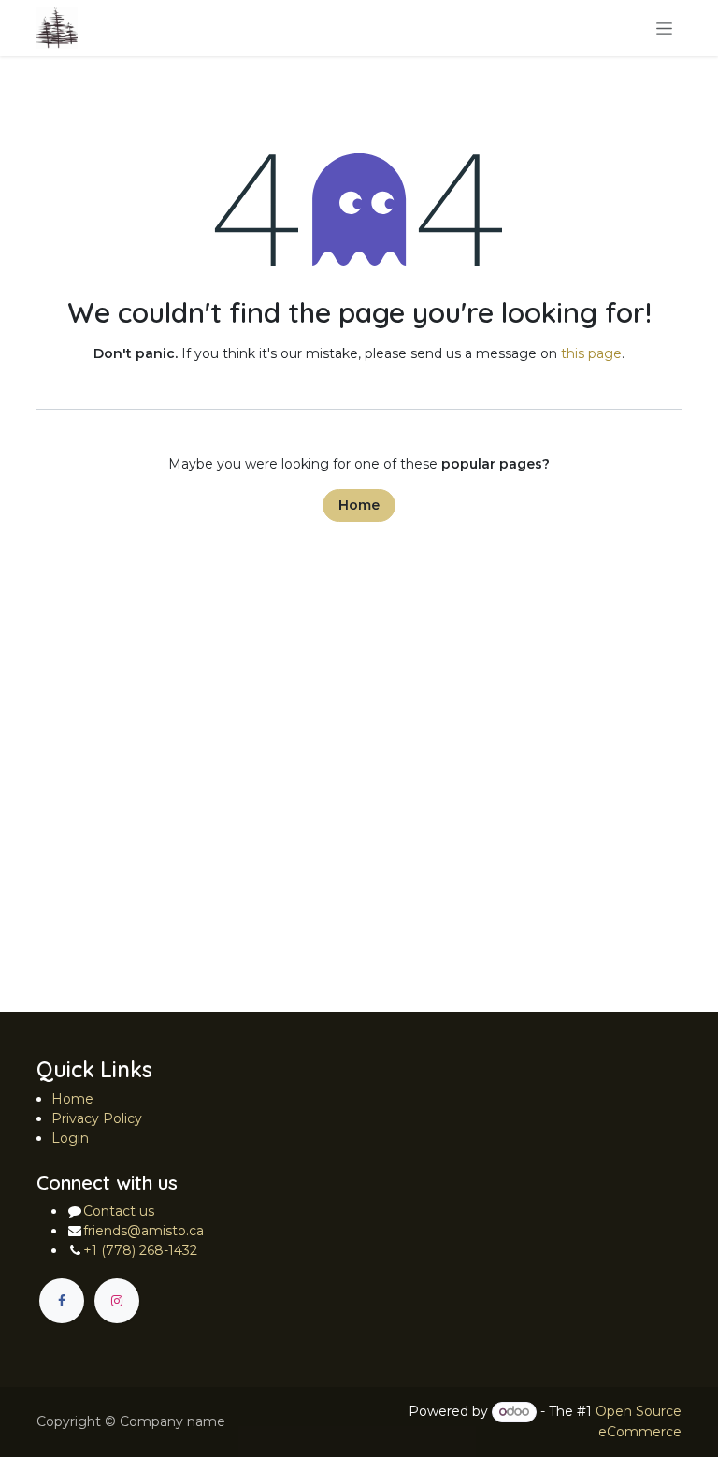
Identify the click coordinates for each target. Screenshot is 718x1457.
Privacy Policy (96, 1118)
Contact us (118, 1211)
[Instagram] (116, 1300)
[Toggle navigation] (664, 28)
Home (359, 505)
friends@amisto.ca (143, 1230)
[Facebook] (61, 1300)
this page (591, 353)
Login (70, 1138)
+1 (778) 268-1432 (140, 1250)
